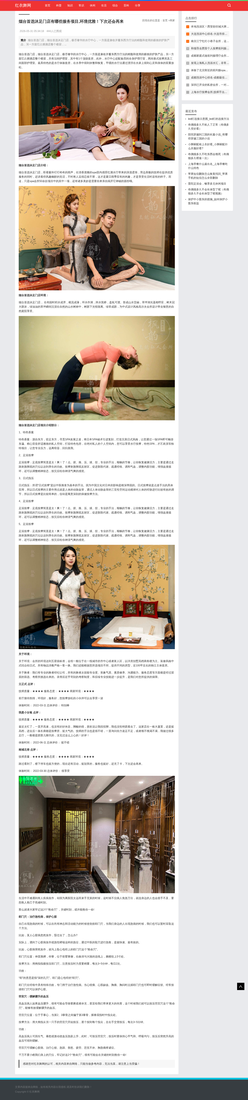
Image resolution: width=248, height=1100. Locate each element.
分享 (137, 5)
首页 (47, 5)
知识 (70, 5)
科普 (59, 5)
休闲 (92, 5)
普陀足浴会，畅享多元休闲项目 (207, 183)
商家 (172, 20)
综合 (115, 5)
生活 (104, 5)
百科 (126, 5)
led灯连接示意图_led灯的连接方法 (208, 118)
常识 (81, 5)
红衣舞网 (23, 5)
